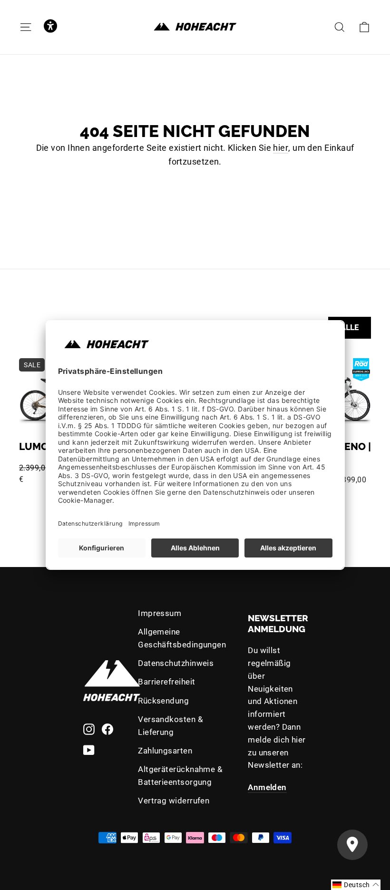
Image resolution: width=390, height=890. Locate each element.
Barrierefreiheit (166, 681)
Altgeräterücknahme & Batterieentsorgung (180, 775)
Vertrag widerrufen (173, 800)
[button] (50, 27)
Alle (350, 327)
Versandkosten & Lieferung (170, 725)
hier (280, 148)
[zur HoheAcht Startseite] (195, 27)
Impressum (159, 613)
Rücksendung (163, 700)
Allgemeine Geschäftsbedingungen (182, 638)
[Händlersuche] (352, 845)
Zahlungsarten (165, 750)
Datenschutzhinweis (176, 663)
